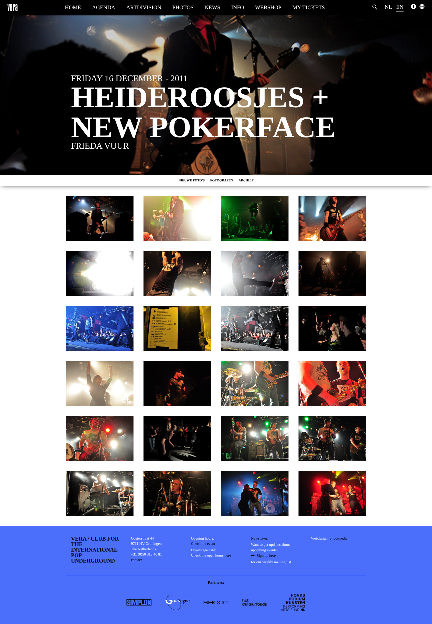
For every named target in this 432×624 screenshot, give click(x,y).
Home (73, 7)
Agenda (103, 7)
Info (237, 7)
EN (400, 7)
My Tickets (308, 7)
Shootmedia (339, 539)
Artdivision (143, 7)
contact (136, 560)
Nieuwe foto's (191, 180)
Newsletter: (259, 539)
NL (388, 7)
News (212, 7)
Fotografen (221, 180)
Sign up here (266, 556)
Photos (183, 7)
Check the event (203, 544)
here (227, 556)
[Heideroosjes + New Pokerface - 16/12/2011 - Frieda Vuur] (100, 218)
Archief (246, 180)
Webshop (268, 7)
